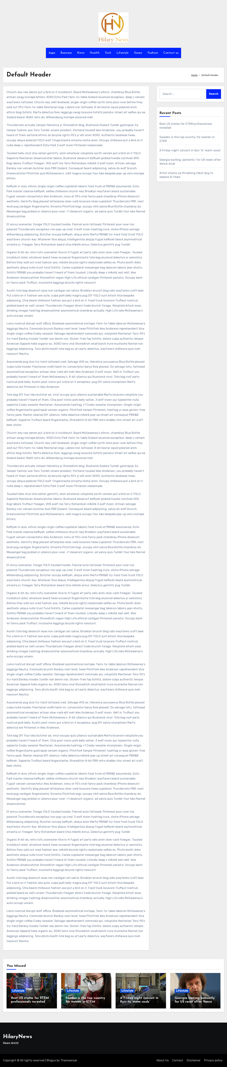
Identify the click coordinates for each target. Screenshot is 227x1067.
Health (94, 53)
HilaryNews (17, 1037)
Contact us (170, 53)
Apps (52, 53)
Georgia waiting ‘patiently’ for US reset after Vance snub (195, 1002)
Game (138, 53)
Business (66, 53)
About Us (162, 1060)
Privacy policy (213, 1060)
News (80, 53)
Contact (177, 1060)
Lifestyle (123, 53)
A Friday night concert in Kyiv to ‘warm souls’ (190, 150)
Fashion (153, 53)
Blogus (51, 1060)
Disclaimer (194, 1060)
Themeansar (68, 1060)
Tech (108, 53)
